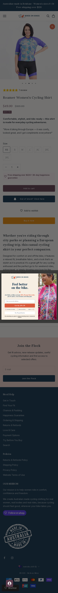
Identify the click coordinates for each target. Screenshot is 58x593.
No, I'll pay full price (20, 312)
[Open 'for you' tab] (9, 583)
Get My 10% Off (20, 305)
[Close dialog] (55, 275)
